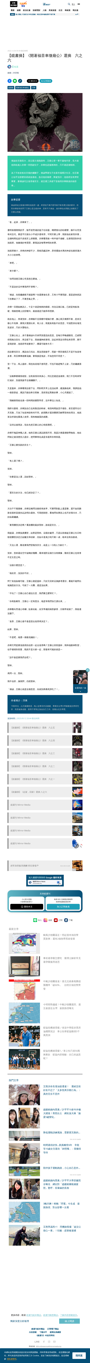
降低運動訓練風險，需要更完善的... (61, 1132)
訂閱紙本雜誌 (14, 4)
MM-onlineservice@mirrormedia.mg (48, 1346)
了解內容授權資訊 (68, 1315)
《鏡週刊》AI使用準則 (45, 1335)
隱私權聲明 (11, 1359)
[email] (54, 1342)
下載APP (43, 1332)
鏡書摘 (10, 87)
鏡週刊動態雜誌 (50, 1315)
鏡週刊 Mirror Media (20, 804)
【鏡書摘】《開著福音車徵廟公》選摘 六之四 (33, 740)
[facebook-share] (10, 81)
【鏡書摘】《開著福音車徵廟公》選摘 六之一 (33, 779)
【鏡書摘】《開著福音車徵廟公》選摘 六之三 (33, 753)
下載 (71, 920)
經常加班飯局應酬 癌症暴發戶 (25, 865)
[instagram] (49, 1342)
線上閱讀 (69, 1321)
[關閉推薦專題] (88, 670)
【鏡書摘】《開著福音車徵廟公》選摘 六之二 (33, 766)
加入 (40, 920)
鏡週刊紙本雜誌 (33, 1315)
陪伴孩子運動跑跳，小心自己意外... (61, 1167)
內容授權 (33, 1332)
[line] (37, 1342)
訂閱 (60, 920)
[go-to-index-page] (46, 4)
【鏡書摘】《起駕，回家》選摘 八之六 (29, 792)
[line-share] (15, 81)
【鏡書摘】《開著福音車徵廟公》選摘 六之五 (33, 727)
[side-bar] (79, 4)
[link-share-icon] (20, 81)
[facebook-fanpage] (44, 1342)
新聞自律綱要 (55, 1332)
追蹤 (50, 920)
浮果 (33, 87)
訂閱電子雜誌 (53, 1329)
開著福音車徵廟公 (22, 87)
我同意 (79, 1355)
